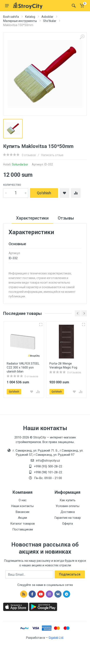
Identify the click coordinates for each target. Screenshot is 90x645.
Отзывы (66, 218)
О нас (23, 500)
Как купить (68, 500)
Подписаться (69, 574)
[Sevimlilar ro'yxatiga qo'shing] (31, 391)
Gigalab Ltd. (56, 637)
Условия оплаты (67, 506)
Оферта (67, 523)
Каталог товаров (22, 523)
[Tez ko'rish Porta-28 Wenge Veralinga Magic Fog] (83, 324)
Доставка (67, 512)
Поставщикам (22, 529)
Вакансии (22, 512)
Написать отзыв (52, 155)
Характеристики (32, 218)
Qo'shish (44, 193)
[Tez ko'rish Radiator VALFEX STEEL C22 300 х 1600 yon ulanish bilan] (41, 324)
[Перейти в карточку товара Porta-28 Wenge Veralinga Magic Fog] (66, 341)
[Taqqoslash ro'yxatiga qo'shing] (38, 391)
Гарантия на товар (67, 518)
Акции (22, 518)
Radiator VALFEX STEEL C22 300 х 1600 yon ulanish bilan (23, 367)
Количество (12, 184)
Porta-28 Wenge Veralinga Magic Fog (63, 365)
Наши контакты (22, 506)
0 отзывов (29, 155)
